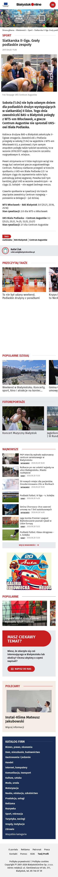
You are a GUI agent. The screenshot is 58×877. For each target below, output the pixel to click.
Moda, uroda (12, 782)
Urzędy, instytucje (15, 824)
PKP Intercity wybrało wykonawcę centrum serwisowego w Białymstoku (37, 457)
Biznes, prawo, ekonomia (18, 747)
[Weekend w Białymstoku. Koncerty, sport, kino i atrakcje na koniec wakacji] (24, 372)
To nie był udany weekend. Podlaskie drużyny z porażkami (21, 296)
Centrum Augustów (38, 240)
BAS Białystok (20, 240)
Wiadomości (21, 30)
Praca (47, 849)
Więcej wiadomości (27, 545)
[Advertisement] (29, 326)
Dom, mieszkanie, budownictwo (22, 752)
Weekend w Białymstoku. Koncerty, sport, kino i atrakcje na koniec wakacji (23, 389)
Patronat (37, 849)
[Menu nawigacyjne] (53, 5)
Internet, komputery (16, 767)
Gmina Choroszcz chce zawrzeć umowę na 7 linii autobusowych (36, 508)
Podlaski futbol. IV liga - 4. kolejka (37, 495)
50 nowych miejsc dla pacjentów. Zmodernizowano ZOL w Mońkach (37, 482)
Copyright (9, 864)
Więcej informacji (14, 727)
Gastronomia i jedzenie (18, 757)
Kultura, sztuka (13, 777)
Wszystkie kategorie (16, 834)
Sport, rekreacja (14, 813)
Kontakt (13, 854)
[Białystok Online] (29, 4)
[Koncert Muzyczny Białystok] (23, 418)
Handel (9, 762)
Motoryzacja (12, 788)
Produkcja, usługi (15, 798)
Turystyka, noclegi (15, 818)
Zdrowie (9, 829)
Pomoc (23, 854)
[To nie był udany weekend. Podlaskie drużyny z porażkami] (24, 279)
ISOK (32, 854)
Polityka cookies (40, 861)
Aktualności (25, 463)
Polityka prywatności (19, 861)
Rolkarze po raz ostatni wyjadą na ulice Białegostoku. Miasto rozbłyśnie (37, 470)
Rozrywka (10, 808)
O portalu (13, 849)
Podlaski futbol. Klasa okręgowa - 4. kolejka (37, 533)
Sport (30, 30)
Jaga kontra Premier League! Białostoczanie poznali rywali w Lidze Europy (35, 521)
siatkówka (7, 240)
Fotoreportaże (13, 401)
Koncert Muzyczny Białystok (19, 433)
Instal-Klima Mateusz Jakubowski (22, 719)
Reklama (10, 803)
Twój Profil (43, 854)
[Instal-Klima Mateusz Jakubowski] (29, 701)
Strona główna (8, 30)
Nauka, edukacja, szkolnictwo (21, 793)
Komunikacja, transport (18, 772)
